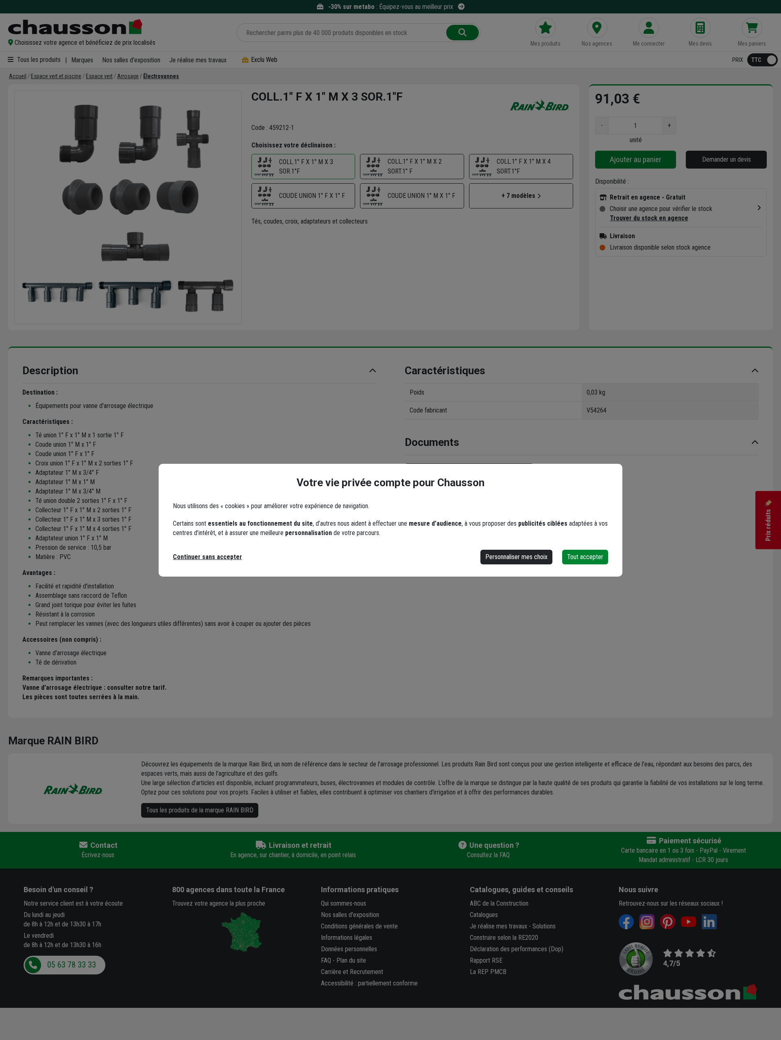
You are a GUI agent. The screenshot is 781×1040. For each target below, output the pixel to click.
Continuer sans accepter (207, 557)
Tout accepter (585, 557)
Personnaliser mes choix (516, 557)
